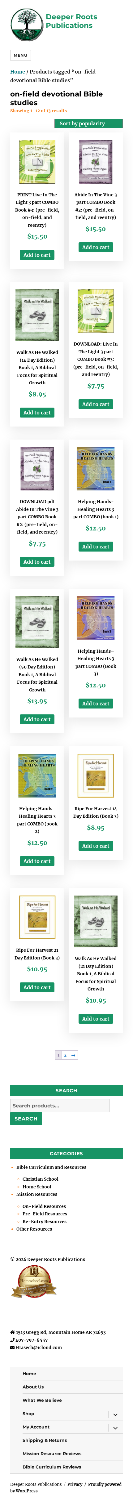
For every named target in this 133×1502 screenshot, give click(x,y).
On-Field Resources (44, 1206)
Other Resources (34, 1229)
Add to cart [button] (37, 255)
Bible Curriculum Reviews (52, 1467)
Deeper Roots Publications (71, 21)
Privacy (74, 1484)
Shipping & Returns (45, 1440)
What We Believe (42, 1400)
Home (17, 72)
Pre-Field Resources (45, 1214)
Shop (28, 1413)
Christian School (40, 1179)
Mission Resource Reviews (52, 1453)
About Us (33, 1387)
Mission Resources (36, 1194)
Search (26, 1119)
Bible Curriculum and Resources (51, 1167)
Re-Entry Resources (44, 1221)
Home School (37, 1187)
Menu (20, 55)
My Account (36, 1427)
